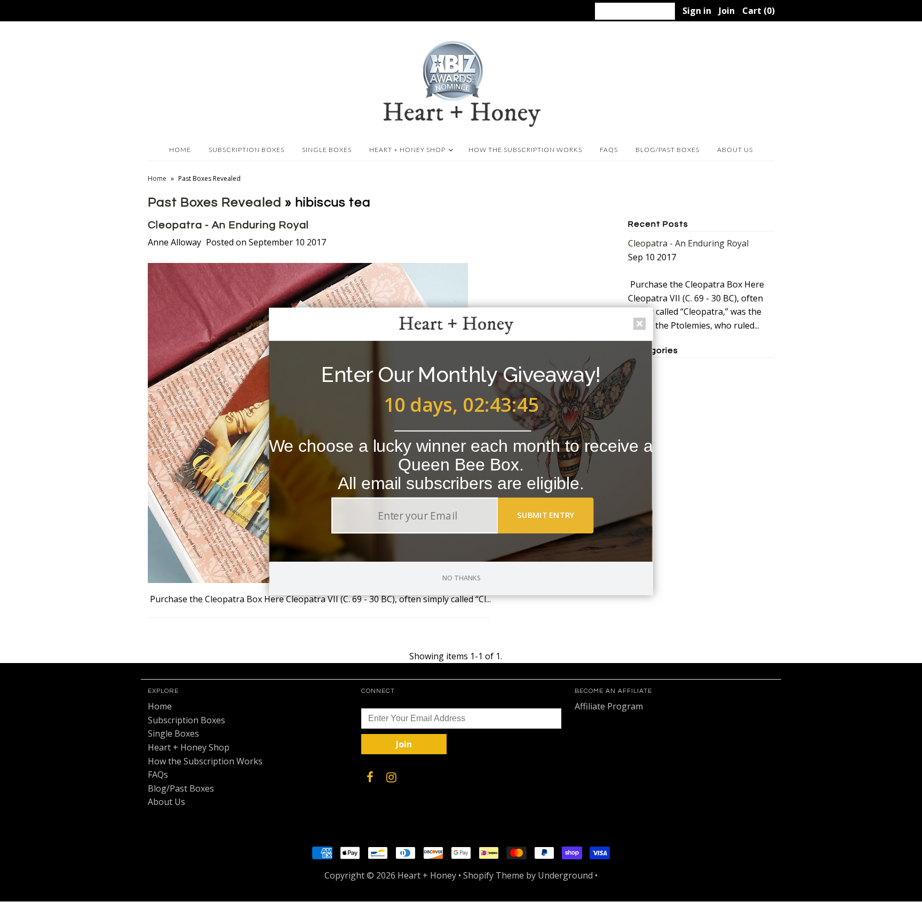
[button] (461, 374)
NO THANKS (461, 577)
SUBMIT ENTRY (546, 514)
